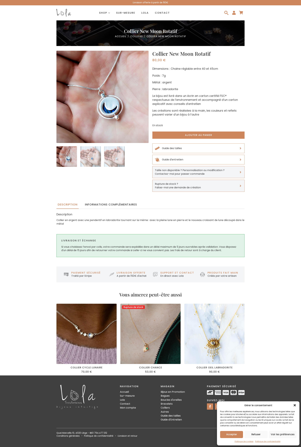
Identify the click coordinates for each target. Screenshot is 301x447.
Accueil (120, 36)
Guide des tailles (171, 415)
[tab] (67, 204)
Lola (145, 13)
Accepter (231, 434)
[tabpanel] (150, 219)
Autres (165, 412)
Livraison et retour (127, 435)
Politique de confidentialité (267, 441)
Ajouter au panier (198, 135)
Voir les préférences (283, 434)
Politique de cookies (244, 441)
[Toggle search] (226, 13)
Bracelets (167, 404)
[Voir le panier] (241, 12)
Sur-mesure (125, 13)
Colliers (136, 36)
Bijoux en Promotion (173, 392)
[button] (294, 405)
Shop (103, 13)
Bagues (165, 396)
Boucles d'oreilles (171, 400)
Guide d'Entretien (171, 419)
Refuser (256, 434)
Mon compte (128, 407)
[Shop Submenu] (110, 12)
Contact (162, 13)
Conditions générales (68, 435)
